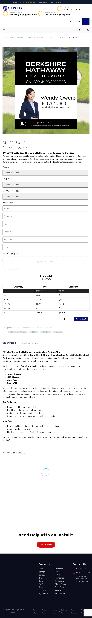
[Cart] (86, 21)
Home (5, 37)
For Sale (46, 332)
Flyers (57, 575)
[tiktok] (12, 573)
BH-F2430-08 (15, 501)
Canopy (42, 575)
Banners (42, 572)
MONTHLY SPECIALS (27, 2)
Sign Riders (43, 593)
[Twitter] (85, 2)
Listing (58, 332)
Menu (4, 30)
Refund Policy (54, 611)
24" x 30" (62, 37)
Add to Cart (81, 319)
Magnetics (43, 590)
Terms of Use (35, 611)
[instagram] (12, 570)
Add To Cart (15, 511)
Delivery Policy (64, 611)
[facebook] (12, 567)
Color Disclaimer (74, 611)
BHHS (34, 332)
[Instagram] (82, 2)
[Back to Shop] (86, 142)
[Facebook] (78, 2)
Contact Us (84, 30)
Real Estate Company (17, 37)
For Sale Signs (51, 37)
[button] (87, 13)
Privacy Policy (44, 611)
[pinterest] (12, 576)
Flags (41, 569)
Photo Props (60, 584)
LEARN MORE (46, 544)
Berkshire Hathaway (35, 37)
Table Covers (60, 587)
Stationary (59, 581)
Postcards (59, 578)
